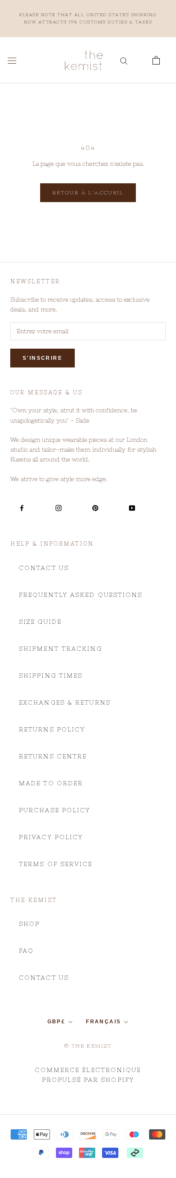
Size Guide (40, 621)
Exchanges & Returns (65, 702)
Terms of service (56, 864)
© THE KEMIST (88, 1046)
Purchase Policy (55, 810)
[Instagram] (58, 507)
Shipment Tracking (60, 648)
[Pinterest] (95, 507)
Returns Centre (53, 756)
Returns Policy (52, 729)
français (103, 1022)
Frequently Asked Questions (81, 594)
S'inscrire (42, 358)
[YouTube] (132, 507)
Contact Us (44, 567)
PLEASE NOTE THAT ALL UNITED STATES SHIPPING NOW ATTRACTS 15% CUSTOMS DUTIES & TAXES (88, 18)
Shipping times (50, 675)
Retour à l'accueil (88, 193)
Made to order (51, 783)
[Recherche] (123, 60)
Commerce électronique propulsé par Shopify (88, 1074)
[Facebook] (21, 507)
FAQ (26, 950)
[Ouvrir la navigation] (12, 60)
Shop (29, 923)
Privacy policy (51, 837)
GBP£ (56, 1022)
